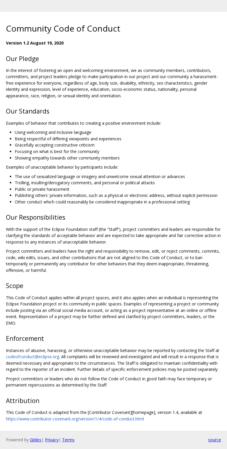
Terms (68, 440)
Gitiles (35, 440)
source (214, 440)
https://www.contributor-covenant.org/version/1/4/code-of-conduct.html (75, 419)
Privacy (52, 440)
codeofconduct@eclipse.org (32, 356)
